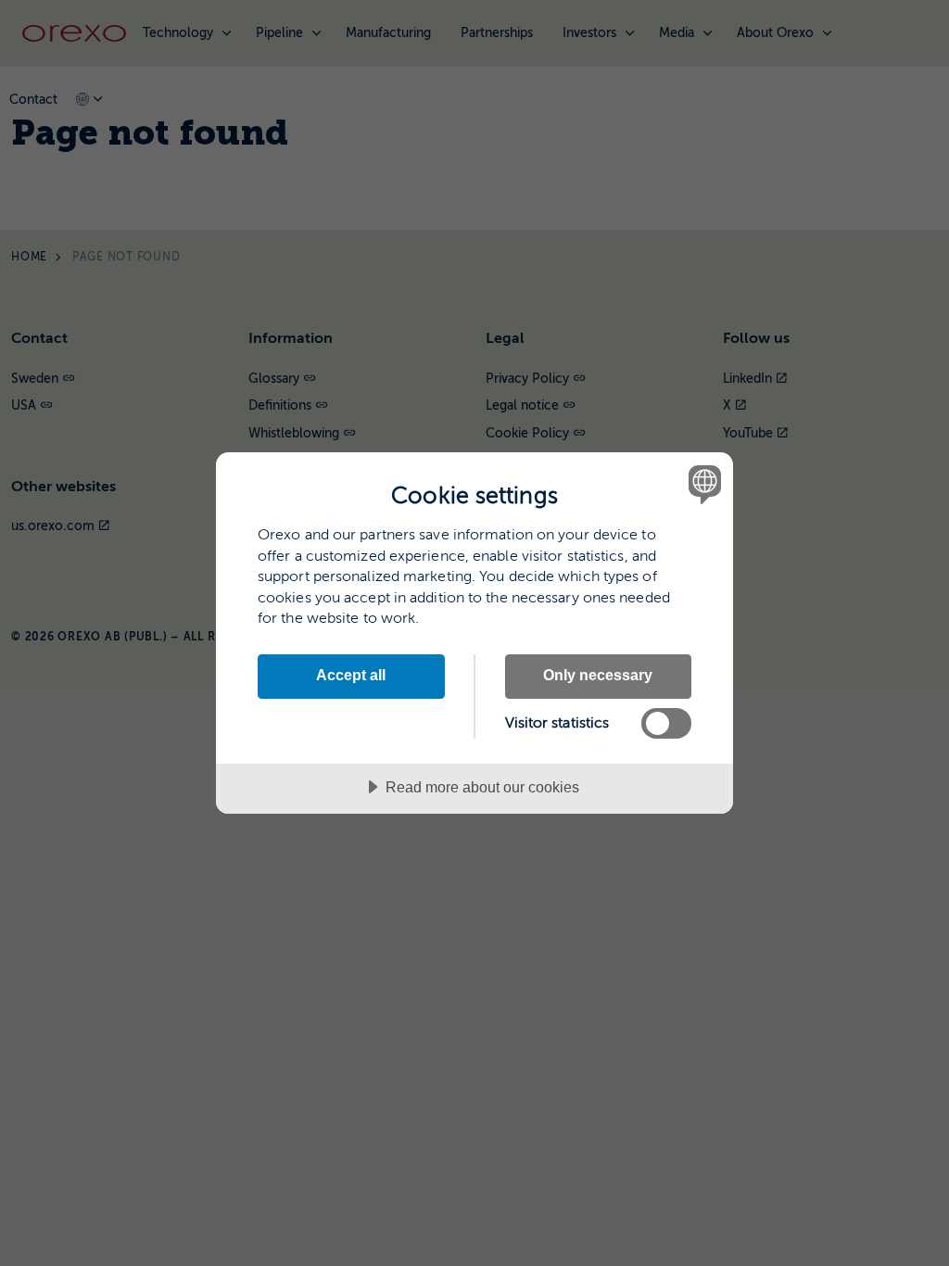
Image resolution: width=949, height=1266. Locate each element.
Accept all (351, 674)
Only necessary (597, 674)
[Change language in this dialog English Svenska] (702, 483)
